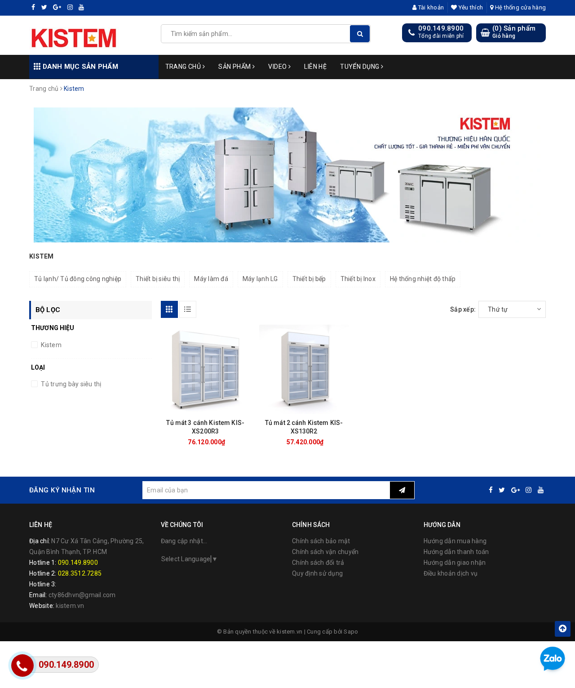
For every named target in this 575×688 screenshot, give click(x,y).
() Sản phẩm (513, 32)
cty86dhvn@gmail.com (82, 595)
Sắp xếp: (463, 309)
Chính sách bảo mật (321, 541)
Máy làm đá (211, 278)
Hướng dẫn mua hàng (455, 541)
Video (278, 66)
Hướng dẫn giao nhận (455, 562)
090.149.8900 (441, 28)
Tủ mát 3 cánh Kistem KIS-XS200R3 (205, 427)
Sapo (351, 631)
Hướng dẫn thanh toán (456, 551)
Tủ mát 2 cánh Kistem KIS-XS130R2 (304, 427)
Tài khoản (430, 7)
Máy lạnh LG (260, 278)
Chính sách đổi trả (318, 562)
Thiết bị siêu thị (158, 278)
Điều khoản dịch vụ (451, 573)
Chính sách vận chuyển (325, 551)
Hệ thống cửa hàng (520, 7)
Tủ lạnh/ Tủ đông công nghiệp (77, 278)
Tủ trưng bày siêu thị (71, 384)
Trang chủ (184, 66)
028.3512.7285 (80, 573)
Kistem (51, 344)
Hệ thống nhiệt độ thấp (423, 278)
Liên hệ (315, 66)
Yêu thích (470, 7)
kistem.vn (70, 605)
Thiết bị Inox (358, 278)
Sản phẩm (235, 66)
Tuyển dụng (360, 66)
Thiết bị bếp (309, 278)
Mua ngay (221, 442)
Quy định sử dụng (317, 573)
